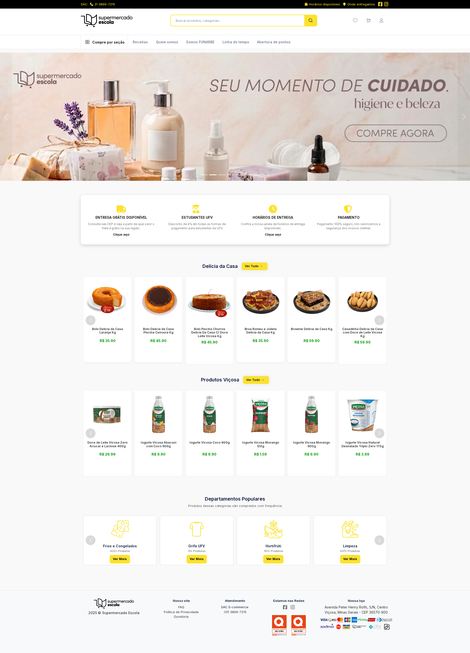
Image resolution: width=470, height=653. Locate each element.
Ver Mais (120, 558)
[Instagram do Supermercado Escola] (386, 4)
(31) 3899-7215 (235, 611)
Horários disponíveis (324, 4)
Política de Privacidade (181, 611)
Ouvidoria (181, 616)
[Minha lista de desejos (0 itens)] (355, 20)
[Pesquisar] (310, 20)
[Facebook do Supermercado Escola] (380, 4)
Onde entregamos (361, 4)
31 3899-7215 (104, 4)
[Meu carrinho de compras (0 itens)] (368, 20)
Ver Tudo (251, 265)
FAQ (181, 606)
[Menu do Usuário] (381, 20)
